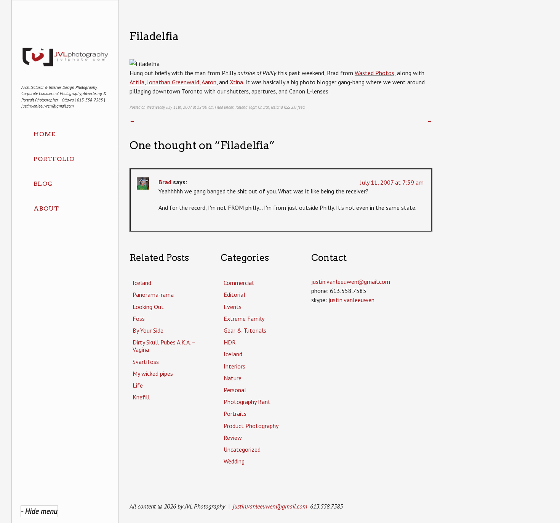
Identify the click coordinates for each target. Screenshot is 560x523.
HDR (230, 342)
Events (233, 307)
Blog (43, 183)
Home (45, 134)
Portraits (235, 413)
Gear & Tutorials (245, 330)
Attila (137, 82)
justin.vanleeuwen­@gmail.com (350, 281)
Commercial (239, 282)
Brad (164, 182)
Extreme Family (244, 318)
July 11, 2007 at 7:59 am (392, 182)
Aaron (209, 82)
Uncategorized (242, 449)
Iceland (241, 107)
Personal (235, 390)
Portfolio (54, 159)
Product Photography (251, 426)
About (46, 208)
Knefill (141, 397)
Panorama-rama (153, 294)
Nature (233, 378)
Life (138, 385)
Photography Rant (247, 402)
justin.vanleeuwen (351, 300)
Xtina (236, 82)
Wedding (234, 461)
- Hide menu (39, 511)
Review (233, 437)
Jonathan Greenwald (172, 82)
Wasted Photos (374, 73)
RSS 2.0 (290, 107)
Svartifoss (146, 361)
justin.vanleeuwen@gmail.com (270, 506)
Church (263, 107)
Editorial (234, 294)
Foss (139, 318)
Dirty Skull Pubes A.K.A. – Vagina (164, 345)
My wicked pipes (153, 373)
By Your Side (148, 330)
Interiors (234, 366)
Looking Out (148, 307)
